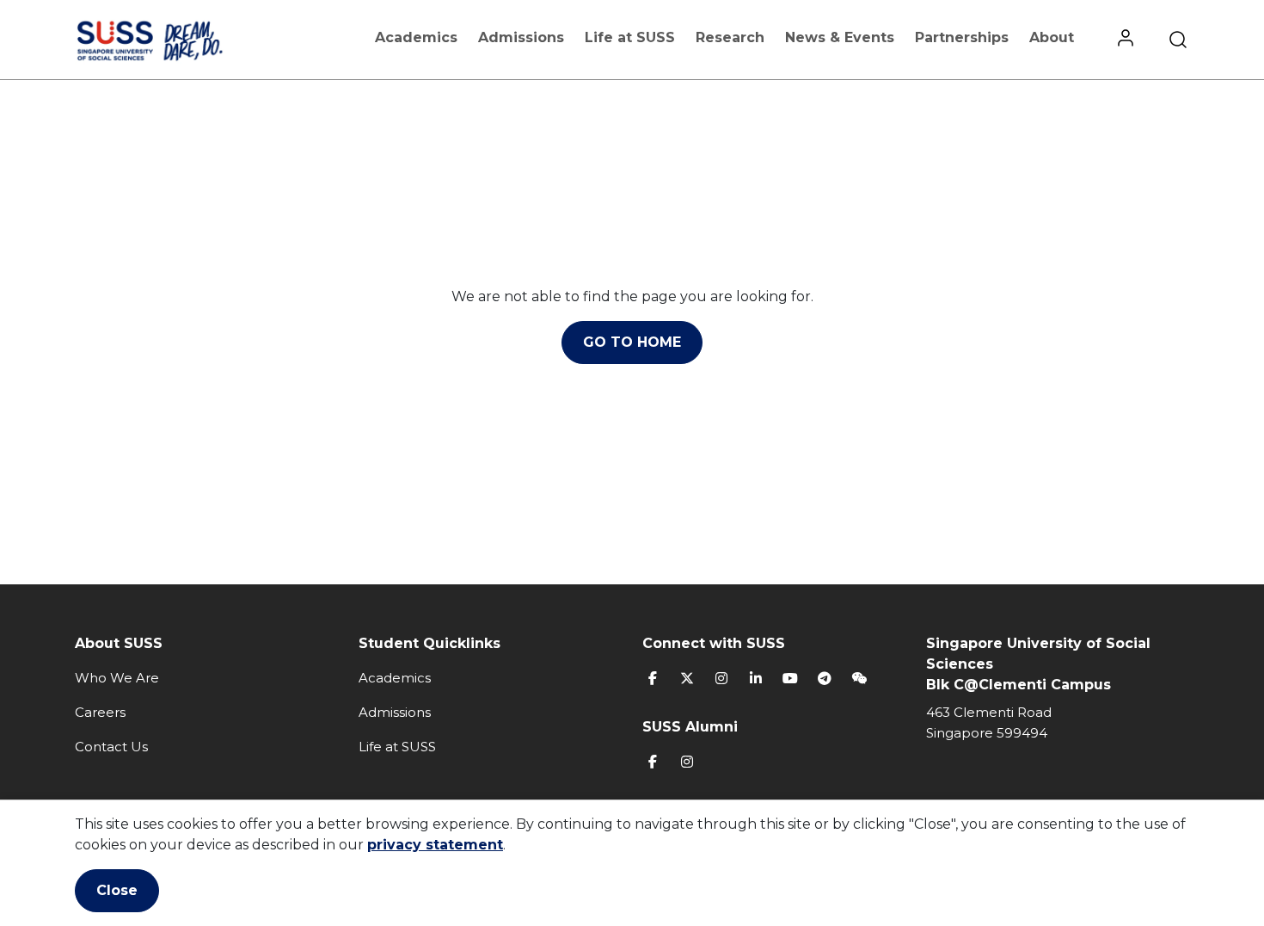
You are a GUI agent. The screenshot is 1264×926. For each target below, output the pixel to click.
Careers (100, 712)
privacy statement (435, 844)
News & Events (839, 37)
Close (117, 890)
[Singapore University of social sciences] (179, 39)
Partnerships (962, 37)
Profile (1125, 39)
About (1051, 37)
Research (730, 37)
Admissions (521, 37)
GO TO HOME (632, 342)
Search (1178, 40)
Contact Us (111, 746)
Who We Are (117, 678)
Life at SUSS (630, 37)
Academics (416, 37)
